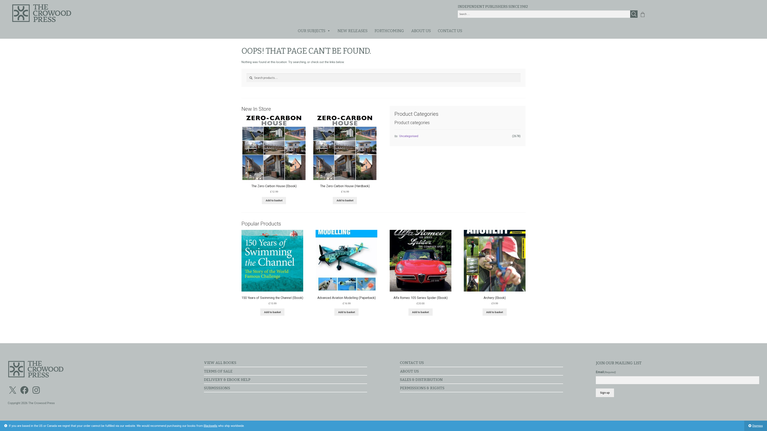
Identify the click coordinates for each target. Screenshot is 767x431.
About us (421, 30)
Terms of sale (218, 371)
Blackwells (210, 426)
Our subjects (311, 30)
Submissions (217, 388)
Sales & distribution (421, 379)
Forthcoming (389, 30)
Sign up (605, 392)
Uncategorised (408, 136)
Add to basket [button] (274, 200)
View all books (220, 362)
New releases (353, 30)
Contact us (450, 30)
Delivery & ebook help (227, 379)
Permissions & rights (422, 388)
